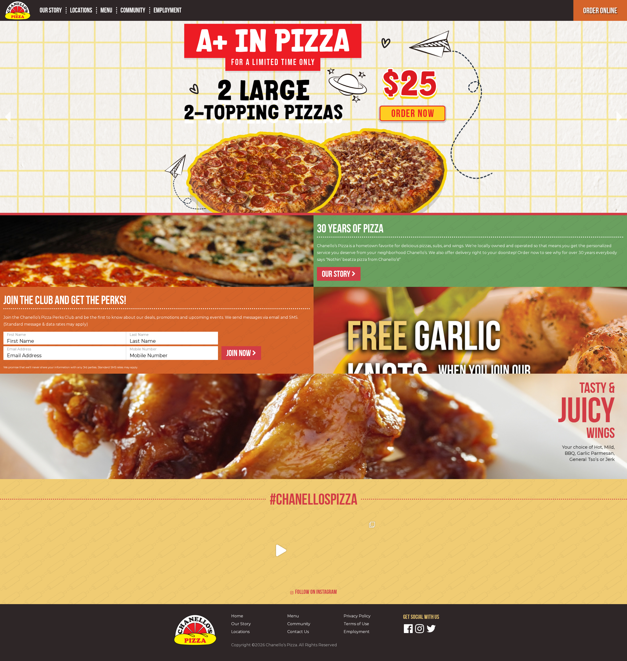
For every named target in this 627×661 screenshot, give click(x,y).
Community (133, 10)
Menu (106, 10)
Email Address (19, 349)
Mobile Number (143, 349)
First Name (16, 334)
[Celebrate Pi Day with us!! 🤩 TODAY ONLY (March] (281, 550)
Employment (167, 10)
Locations (81, 10)
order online (600, 10)
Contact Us (298, 631)
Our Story (51, 10)
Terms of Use (356, 624)
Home (237, 616)
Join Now (239, 353)
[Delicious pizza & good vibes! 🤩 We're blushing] (412, 550)
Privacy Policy (357, 616)
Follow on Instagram (316, 592)
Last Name (139, 334)
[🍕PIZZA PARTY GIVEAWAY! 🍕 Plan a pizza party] (215, 550)
